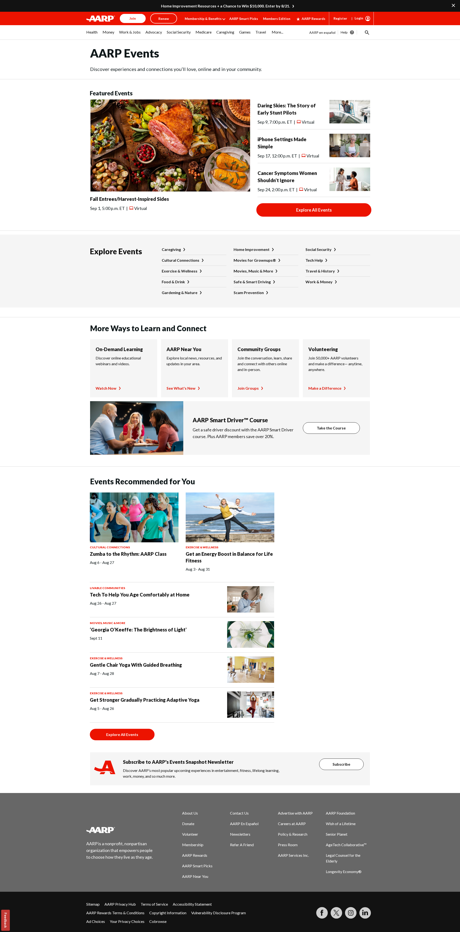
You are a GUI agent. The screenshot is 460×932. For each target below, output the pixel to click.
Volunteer (190, 834)
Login (359, 18)
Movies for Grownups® (255, 260)
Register (340, 18)
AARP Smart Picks (243, 19)
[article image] (170, 190)
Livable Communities (107, 588)
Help (344, 32)
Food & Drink (173, 281)
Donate (188, 823)
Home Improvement (252, 249)
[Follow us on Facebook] (322, 913)
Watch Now (106, 388)
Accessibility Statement (192, 904)
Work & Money (319, 281)
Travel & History (320, 271)
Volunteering (323, 349)
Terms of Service (154, 904)
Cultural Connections (180, 260)
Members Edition (276, 19)
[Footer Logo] (119, 830)
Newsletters (240, 834)
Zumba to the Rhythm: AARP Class (128, 554)
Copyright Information (167, 912)
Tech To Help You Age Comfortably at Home (140, 594)
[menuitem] (92, 34)
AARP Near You (184, 349)
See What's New (181, 388)
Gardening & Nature (179, 292)
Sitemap (93, 904)
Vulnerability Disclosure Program (218, 912)
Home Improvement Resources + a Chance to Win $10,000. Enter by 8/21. (225, 6)
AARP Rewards (313, 19)
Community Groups (259, 349)
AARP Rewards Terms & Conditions (115, 912)
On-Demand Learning (119, 349)
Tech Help (314, 260)
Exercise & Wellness (179, 271)
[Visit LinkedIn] (365, 913)
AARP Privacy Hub (120, 904)
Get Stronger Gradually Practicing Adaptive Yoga (144, 700)
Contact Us (239, 813)
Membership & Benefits (203, 19)
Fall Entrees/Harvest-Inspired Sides (129, 199)
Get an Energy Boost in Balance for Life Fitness (229, 557)
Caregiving (171, 249)
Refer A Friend (242, 844)
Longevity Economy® (344, 871)
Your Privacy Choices (127, 921)
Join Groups (248, 388)
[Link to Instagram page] (350, 913)
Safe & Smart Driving (252, 281)
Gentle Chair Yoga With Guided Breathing (136, 665)
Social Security (318, 249)
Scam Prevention (249, 292)
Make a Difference (324, 388)
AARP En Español (244, 823)
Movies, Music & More (253, 271)
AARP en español (322, 32)
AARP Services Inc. (293, 855)
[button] (366, 32)
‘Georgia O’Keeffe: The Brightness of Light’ (138, 629)
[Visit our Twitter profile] (336, 913)
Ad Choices (95, 921)
